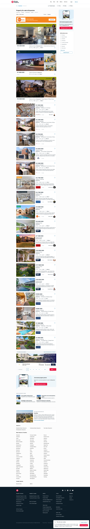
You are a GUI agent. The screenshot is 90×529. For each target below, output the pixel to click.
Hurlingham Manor (33, 446)
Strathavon (46, 463)
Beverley (17, 443)
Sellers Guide (45, 505)
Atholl (17, 438)
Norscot (63, 46)
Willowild (45, 471)
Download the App (59, 503)
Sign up (76, 1)
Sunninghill (45, 465)
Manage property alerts (66, 27)
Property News (45, 497)
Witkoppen (46, 473)
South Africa (18, 12)
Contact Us (71, 499)
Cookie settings (84, 522)
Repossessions (18, 501)
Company (71, 493)
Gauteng (22, 12)
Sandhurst (45, 450)
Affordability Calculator (60, 497)
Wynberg (45, 476)
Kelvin (31, 453)
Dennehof (18, 463)
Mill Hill (31, 483)
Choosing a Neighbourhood (47, 499)
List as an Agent (59, 514)
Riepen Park (46, 445)
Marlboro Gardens (33, 470)
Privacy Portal (50, 522)
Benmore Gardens (19, 441)
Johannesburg (27, 12)
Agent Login (58, 512)
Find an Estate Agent (20, 510)
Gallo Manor (32, 438)
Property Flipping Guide (47, 507)
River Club (64, 48)
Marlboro (31, 468)
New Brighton (32, 478)
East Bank (18, 468)
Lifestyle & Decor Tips (46, 501)
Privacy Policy (45, 522)
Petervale (63, 40)
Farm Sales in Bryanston (48, 428)
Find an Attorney (59, 499)
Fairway (17, 475)
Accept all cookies (83, 525)
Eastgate (17, 470)
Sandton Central (46, 455)
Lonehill (31, 463)
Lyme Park (31, 465)
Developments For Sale (20, 499)
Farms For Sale (18, 505)
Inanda (31, 451)
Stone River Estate (47, 460)
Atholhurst (18, 436)
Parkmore (45, 438)
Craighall (17, 460)
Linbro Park (32, 461)
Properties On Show (19, 503)
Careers (70, 497)
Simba (45, 458)
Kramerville (32, 460)
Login (71, 1)
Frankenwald (32, 436)
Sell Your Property (19, 509)
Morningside (32, 473)
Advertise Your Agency (60, 516)
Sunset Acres (46, 466)
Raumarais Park (46, 443)
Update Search (66, 52)
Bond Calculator (59, 495)
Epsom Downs (64, 36)
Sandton (32, 12)
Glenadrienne (32, 441)
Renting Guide (45, 512)
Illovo (31, 450)
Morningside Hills (33, 475)
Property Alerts (58, 501)
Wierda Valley (46, 470)
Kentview (31, 456)
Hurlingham (32, 445)
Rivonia (45, 448)
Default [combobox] (49, 14)
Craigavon (18, 458)
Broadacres (18, 448)
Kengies (31, 455)
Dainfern (17, 461)
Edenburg (18, 471)
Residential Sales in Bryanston (21, 428)
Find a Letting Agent (33, 503)
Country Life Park (65, 42)
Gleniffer (63, 38)
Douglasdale (18, 465)
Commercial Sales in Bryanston (35, 428)
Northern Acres (46, 436)
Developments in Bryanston (21, 429)
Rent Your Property (33, 501)
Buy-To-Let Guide (46, 510)
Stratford (45, 461)
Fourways (18, 478)
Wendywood (46, 468)
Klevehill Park (64, 44)
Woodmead (46, 475)
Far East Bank (18, 476)
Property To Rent (33, 493)
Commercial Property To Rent (35, 497)
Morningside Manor (33, 476)
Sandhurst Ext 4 (46, 451)
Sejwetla (45, 456)
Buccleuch (18, 451)
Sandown (45, 453)
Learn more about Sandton (39, 420)
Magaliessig (32, 466)
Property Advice (45, 495)
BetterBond (58, 507)
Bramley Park (18, 446)
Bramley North (18, 445)
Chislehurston (18, 453)
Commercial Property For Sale (21, 497)
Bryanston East (19, 483)
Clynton (17, 455)
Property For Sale (19, 493)
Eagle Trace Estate (19, 466)
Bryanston (36, 12)
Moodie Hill (32, 471)
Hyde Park (32, 448)
